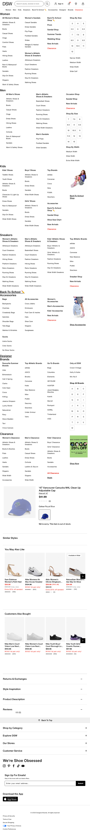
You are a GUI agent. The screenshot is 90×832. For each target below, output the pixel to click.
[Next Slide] (82, 576)
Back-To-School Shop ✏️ (54, 19)
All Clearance (53, 473)
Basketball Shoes (42, 101)
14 (68, 141)
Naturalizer (6, 410)
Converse (50, 179)
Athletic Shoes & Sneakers (8, 23)
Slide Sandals (41, 147)
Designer (62, 10)
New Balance (75, 257)
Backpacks (6, 303)
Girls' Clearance (53, 447)
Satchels (5, 317)
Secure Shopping (8, 822)
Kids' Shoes (7, 170)
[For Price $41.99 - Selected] (45, 514)
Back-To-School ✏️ (39, 10)
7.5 (78, 34)
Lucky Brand (7, 405)
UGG (49, 418)
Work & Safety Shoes (10, 84)
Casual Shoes (7, 33)
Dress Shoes (11, 118)
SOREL (50, 410)
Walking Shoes (30, 82)
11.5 (68, 136)
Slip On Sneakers (54, 268)
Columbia (51, 372)
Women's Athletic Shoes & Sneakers (33, 54)
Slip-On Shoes (7, 75)
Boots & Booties (8, 449)
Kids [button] (19, 10)
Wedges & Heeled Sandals (31, 45)
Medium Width (75, 62)
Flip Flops (28, 31)
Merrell (50, 401)
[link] (14, 584)
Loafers (5, 60)
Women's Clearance (11, 437)
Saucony (28, 403)
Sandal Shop (53, 29)
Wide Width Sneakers (44, 127)
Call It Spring (7, 379)
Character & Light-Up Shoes (10, 195)
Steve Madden (7, 419)
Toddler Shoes (7, 174)
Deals (49, 477)
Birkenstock (7, 374)
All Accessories (31, 299)
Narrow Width (75, 58)
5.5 (72, 29)
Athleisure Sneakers (32, 60)
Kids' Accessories (55, 310)
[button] (21, 555)
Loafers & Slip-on (31, 466)
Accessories (52, 203)
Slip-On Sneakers (31, 78)
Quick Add (15, 596)
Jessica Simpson (8, 401)
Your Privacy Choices (14, 826)
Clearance (51, 48)
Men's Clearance (32, 437)
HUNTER (50, 385)
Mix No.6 (73, 376)
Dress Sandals (30, 27)
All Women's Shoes (10, 17)
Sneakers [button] (26, 10)
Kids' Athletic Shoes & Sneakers (56, 240)
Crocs (49, 183)
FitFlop (5, 396)
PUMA (49, 192)
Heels (4, 51)
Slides (27, 40)
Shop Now (74, 463)
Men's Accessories (55, 306)
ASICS (72, 248)
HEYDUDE (51, 381)
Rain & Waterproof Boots (9, 65)
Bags (4, 299)
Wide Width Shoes (9, 219)
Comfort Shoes (8, 42)
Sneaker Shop (76, 276)
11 (83, 46)
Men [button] (14, 10)
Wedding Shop (53, 39)
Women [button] (8, 10)
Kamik (49, 396)
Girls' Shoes (30, 201)
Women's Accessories (52, 300)
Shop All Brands (77, 383)
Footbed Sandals (31, 35)
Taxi (4, 423)
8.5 (72, 40)
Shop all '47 (43, 493)
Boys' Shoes (30, 170)
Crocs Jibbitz (30, 303)
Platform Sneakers (9, 263)
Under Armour (30, 412)
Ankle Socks (7, 341)
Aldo (4, 370)
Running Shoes (30, 73)
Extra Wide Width (72, 160)
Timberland (51, 414)
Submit (80, 783)
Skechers (50, 197)
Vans (27, 416)
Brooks (27, 376)
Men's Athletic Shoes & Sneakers (44, 95)
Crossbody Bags (8, 312)
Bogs (49, 368)
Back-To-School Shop (77, 196)
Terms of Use (7, 819)
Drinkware (29, 308)
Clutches (5, 308)
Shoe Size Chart (54, 219)
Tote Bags (6, 326)
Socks (5, 336)
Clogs (4, 38)
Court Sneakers (31, 64)
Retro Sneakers (8, 268)
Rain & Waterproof (9, 205)
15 (74, 141)
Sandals (5, 71)
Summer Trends (54, 34)
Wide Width (74, 67)
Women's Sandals (32, 17)
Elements (50, 376)
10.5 (77, 46)
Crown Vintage (75, 368)
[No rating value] (44, 501)
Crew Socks (6, 345)
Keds (27, 385)
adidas (49, 174)
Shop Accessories (78, 324)
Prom (49, 24)
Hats (26, 317)
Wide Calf (73, 71)
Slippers (5, 80)
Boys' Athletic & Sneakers (53, 246)
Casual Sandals (31, 22)
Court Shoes (40, 105)
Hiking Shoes (7, 55)
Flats (4, 46)
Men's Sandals (42, 134)
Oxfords (9, 132)
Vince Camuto (7, 428)
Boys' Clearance (53, 442)
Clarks (4, 383)
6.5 (83, 29)
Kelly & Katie (75, 372)
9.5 (83, 40)
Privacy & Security (9, 816)
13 (80, 136)
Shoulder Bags (7, 321)
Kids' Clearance (54, 437)
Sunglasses (29, 330)
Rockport (50, 405)
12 (72, 51)
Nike (49, 188)
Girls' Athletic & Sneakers (53, 253)
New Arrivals (52, 43)
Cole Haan (6, 388)
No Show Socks (8, 350)
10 (72, 46)
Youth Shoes (7, 179)
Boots (4, 29)
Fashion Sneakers (31, 69)
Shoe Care (29, 321)
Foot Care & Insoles (32, 312)
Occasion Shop (72, 94)
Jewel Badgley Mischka (53, 391)
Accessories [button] (53, 10)
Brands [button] (70, 10)
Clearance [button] (79, 10)
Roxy (4, 414)
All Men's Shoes (13, 94)
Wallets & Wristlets (9, 330)
